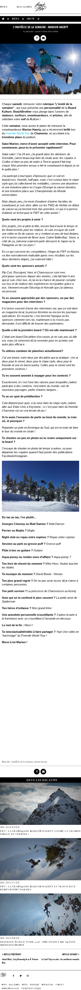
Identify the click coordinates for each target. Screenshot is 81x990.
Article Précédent (12, 954)
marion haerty (40, 761)
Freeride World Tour (18, 133)
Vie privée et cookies (31, 988)
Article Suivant (69, 954)
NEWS (3, 6)
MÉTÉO (4, 33)
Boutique (21, 33)
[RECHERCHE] (39, 33)
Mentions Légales (10, 988)
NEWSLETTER (47, 985)
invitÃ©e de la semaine (22, 761)
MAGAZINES (24, 6)
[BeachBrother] (40, 12)
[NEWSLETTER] (47, 33)
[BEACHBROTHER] (5, 974)
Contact (60, 985)
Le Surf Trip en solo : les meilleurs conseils (60, 959)
